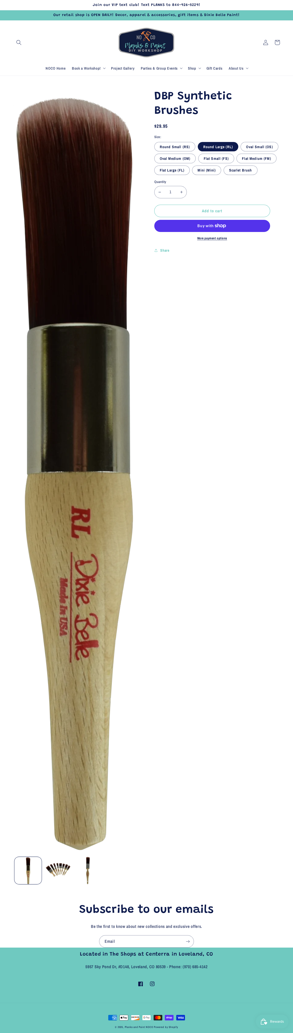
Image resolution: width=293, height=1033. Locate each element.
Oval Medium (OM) (175, 158)
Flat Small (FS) (216, 158)
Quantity (160, 182)
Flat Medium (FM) (256, 158)
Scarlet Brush (240, 170)
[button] (19, 42)
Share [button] (164, 250)
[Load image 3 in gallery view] (87, 870)
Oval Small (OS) (259, 146)
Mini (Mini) (207, 170)
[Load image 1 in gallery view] (28, 870)
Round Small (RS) (175, 146)
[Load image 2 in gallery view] (58, 870)
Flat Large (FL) (172, 170)
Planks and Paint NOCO (139, 1027)
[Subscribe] (188, 941)
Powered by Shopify (166, 1027)
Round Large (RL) (218, 146)
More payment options (212, 238)
